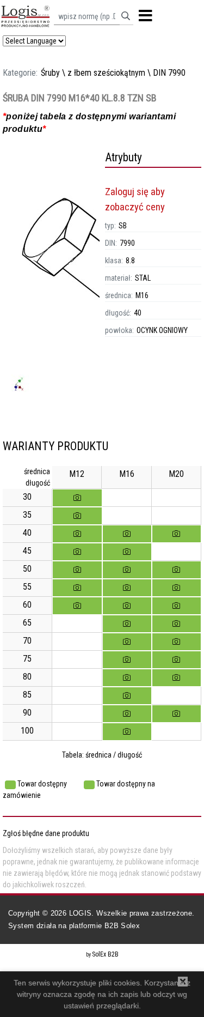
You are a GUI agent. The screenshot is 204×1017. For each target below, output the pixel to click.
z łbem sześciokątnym (106, 73)
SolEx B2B (105, 954)
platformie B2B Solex (104, 926)
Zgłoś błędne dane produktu (46, 833)
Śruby (50, 73)
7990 (127, 243)
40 (137, 312)
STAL (143, 278)
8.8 (130, 260)
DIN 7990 (169, 73)
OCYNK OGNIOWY (162, 330)
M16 (142, 295)
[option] (51, 294)
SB (123, 225)
